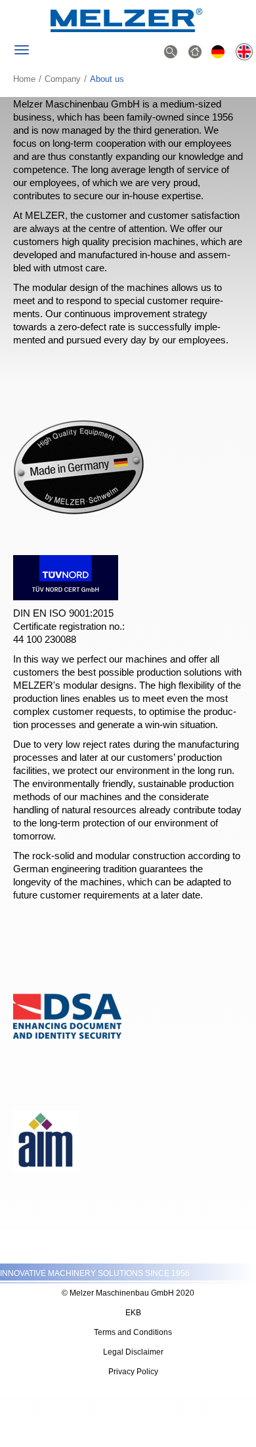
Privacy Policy (133, 1371)
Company (63, 79)
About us (244, 52)
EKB (133, 1312)
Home (24, 79)
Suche (171, 52)
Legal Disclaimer (133, 1352)
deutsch (219, 52)
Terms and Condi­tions (133, 1332)
